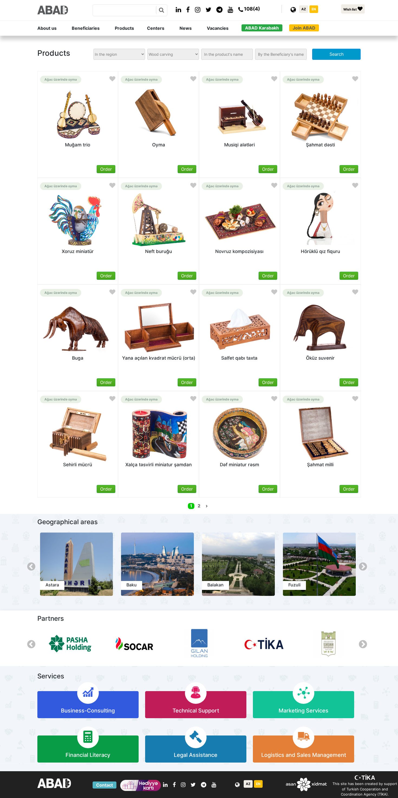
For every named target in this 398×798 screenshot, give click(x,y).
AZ (303, 9)
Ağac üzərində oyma (60, 79)
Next (361, 565)
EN (314, 9)
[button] (53, 28)
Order (106, 169)
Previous (29, 565)
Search (337, 54)
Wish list (350, 9)
